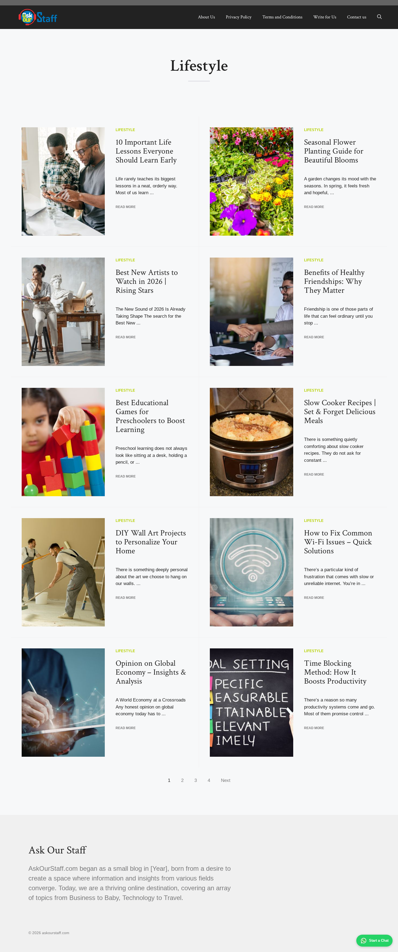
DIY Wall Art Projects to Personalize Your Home (151, 542)
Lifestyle (125, 130)
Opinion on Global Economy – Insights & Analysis (151, 672)
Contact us (356, 17)
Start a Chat (379, 940)
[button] (379, 17)
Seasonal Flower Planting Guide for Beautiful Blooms (333, 151)
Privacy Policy (239, 17)
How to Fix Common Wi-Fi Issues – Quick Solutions (338, 542)
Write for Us (324, 17)
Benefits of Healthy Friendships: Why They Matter (334, 281)
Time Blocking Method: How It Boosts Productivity (335, 672)
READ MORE (126, 207)
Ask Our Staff (57, 850)
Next (225, 780)
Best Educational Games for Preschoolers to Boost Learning (150, 416)
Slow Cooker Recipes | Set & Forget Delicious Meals (340, 412)
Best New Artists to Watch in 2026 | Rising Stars (147, 281)
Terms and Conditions (282, 17)
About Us (206, 17)
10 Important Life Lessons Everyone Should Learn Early (146, 151)
